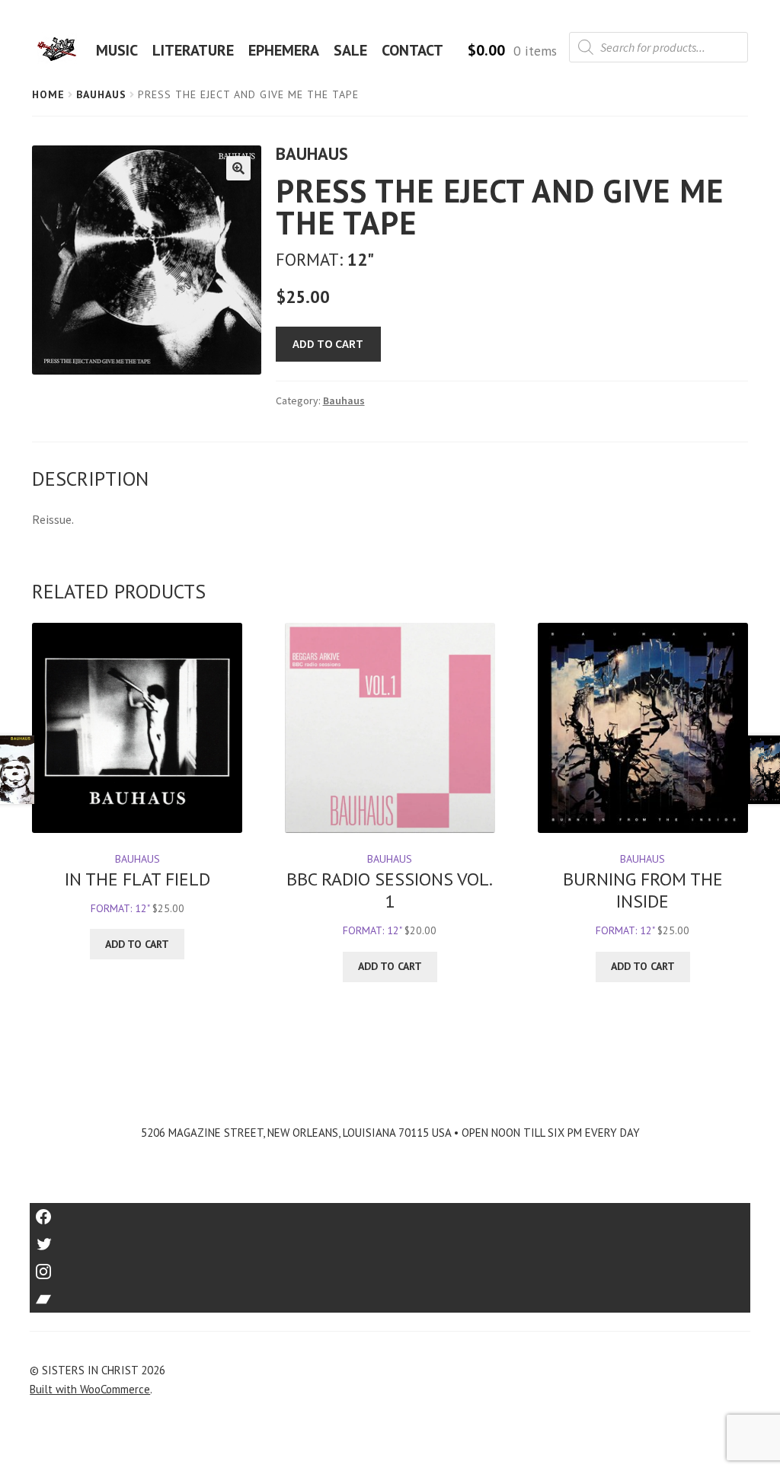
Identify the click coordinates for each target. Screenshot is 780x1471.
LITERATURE (193, 50)
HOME (62, 50)
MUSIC (117, 50)
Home (48, 94)
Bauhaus (101, 94)
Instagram (390, 1266)
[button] (238, 168)
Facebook (390, 1212)
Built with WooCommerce (90, 1389)
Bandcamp (390, 1294)
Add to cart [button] (137, 944)
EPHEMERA (283, 50)
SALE (350, 50)
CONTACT (412, 50)
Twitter (390, 1239)
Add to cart (327, 343)
